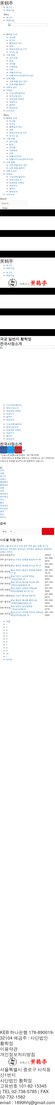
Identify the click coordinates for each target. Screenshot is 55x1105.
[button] (27, 14)
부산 (2, 514)
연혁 (11, 45)
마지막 (9, 659)
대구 (2, 499)
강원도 (3, 478)
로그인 (9, 7)
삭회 (11, 69)
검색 (48, 531)
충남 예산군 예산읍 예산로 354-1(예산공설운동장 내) (25, 583)
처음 (8, 621)
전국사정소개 (15, 95)
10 (7, 653)
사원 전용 (10, 54)
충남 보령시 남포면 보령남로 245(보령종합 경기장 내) (24, 589)
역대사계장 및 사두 (18, 48)
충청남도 (4, 484)
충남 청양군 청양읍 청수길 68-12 (26, 565)
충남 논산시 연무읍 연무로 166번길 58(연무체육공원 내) (27, 613)
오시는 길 (13, 51)
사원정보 (13, 66)
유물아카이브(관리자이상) (21, 75)
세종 (2, 487)
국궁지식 (13, 101)
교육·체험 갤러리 (17, 84)
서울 (2, 473)
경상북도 (4, 493)
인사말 (12, 37)
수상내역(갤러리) (17, 92)
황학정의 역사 (15, 43)
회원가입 (10, 10)
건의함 (12, 63)
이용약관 (9, 1049)
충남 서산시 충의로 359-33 (23, 595)
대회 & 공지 (11, 87)
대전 (2, 490)
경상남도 (4, 505)
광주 (2, 511)
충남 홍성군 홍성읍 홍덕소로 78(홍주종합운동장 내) (24, 601)
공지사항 (13, 57)
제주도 (3, 517)
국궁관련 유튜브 (16, 98)
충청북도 (4, 481)
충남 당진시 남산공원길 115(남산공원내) (21, 607)
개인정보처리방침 (17, 1054)
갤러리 (12, 104)
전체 (2, 545)
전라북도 (4, 496)
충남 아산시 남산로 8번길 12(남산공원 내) (22, 577)
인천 (2, 470)
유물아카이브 (15, 72)
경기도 (3, 475)
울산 (2, 502)
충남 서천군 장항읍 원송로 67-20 (26, 559)
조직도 (12, 40)
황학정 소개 (11, 34)
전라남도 (4, 508)
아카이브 (10, 110)
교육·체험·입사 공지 (18, 81)
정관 (11, 60)
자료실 (9, 90)
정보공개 (13, 107)
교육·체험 (10, 78)
